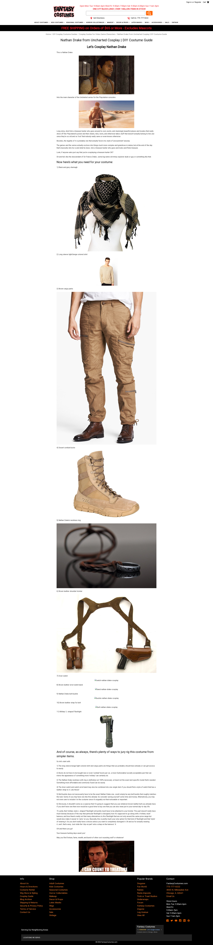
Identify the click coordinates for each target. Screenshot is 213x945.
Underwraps (142, 899)
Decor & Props (122, 22)
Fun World (142, 886)
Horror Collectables (95, 22)
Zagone (140, 909)
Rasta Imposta (144, 893)
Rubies (140, 890)
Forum (140, 902)
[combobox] (115, 13)
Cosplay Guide (26, 896)
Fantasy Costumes (145, 905)
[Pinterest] (188, 920)
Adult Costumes (41, 22)
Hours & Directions (29, 886)
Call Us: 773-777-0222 (139, 18)
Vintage (175, 22)
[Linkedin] (184, 920)
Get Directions (99, 18)
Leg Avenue (142, 912)
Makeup (110, 22)
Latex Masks (136, 22)
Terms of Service (28, 909)
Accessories (157, 22)
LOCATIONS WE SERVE (31, 938)
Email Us (170, 896)
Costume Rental (27, 890)
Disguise (141, 883)
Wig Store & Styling (29, 893)
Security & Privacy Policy (31, 905)
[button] (150, 929)
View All (140, 915)
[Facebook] (167, 920)
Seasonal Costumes (75, 22)
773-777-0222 (173, 886)
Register (197, 2)
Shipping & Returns (29, 902)
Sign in (189, 2)
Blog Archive (26, 899)
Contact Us (25, 912)
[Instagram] (180, 920)
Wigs (147, 22)
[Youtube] (176, 920)
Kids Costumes (57, 22)
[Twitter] (172, 920)
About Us (24, 883)
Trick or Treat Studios (147, 896)
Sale (167, 22)
